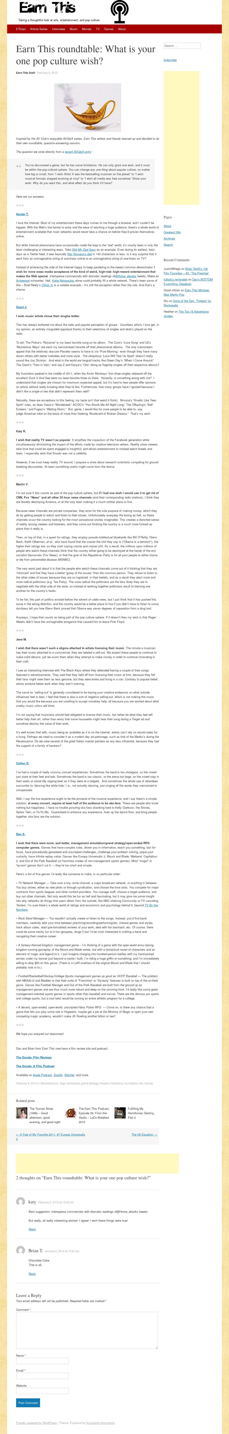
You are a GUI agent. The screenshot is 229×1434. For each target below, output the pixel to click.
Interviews (58, 29)
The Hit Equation (144, 1134)
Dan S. (20, 834)
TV (98, 29)
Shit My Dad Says (84, 249)
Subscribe (170, 60)
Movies (86, 29)
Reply (32, 1229)
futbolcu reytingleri (175, 279)
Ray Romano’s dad (79, 254)
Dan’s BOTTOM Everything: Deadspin (188, 281)
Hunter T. (22, 214)
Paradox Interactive (111, 1083)
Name (21, 1355)
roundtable (131, 1083)
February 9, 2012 (47, 72)
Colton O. (22, 763)
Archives (169, 238)
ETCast (21, 29)
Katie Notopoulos (63, 280)
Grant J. (21, 307)
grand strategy (89, 1083)
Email (20, 1370)
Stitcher (69, 1075)
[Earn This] (48, 9)
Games (109, 29)
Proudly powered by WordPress (36, 1423)
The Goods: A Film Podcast (35, 1066)
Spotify (58, 1075)
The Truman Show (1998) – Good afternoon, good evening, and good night (45, 1115)
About (122, 29)
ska (141, 1083)
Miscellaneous (49, 1083)
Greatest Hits (172, 232)
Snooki (148, 1083)
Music (74, 29)
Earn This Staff (25, 73)
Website (21, 1385)
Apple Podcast (42, 1075)
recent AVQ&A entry (78, 152)
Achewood (23, 280)
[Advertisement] (97, 1163)
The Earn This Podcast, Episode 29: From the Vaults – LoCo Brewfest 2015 (94, 1115)
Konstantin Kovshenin (100, 1423)
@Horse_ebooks (125, 276)
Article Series (39, 29)
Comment (23, 1309)
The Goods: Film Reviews (34, 1057)
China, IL (47, 285)
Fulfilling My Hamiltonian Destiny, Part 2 (141, 1113)
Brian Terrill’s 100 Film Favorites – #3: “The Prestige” (186, 271)
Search (168, 244)
